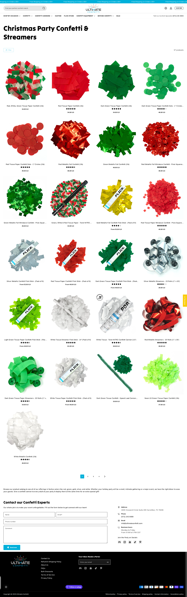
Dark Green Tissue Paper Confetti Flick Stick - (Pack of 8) (116, 281)
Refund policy (110, 594)
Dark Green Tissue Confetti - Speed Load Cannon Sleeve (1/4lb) (116, 398)
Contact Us (45, 558)
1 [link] (82, 476)
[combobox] (21, 8)
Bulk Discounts (47, 571)
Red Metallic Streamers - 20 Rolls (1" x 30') (162, 340)
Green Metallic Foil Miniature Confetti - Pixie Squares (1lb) (25, 223)
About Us (44, 565)
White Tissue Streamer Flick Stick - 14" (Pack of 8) (71, 340)
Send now (13, 547)
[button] (165, 8)
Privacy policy (122, 594)
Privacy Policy (46, 578)
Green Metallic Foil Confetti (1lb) (116, 164)
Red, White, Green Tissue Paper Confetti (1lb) (25, 106)
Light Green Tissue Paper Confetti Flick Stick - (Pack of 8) (25, 340)
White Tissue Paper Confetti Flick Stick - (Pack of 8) (70, 398)
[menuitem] (57, 558)
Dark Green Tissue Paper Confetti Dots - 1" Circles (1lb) (162, 106)
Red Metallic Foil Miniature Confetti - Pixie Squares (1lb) (161, 164)
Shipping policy (147, 594)
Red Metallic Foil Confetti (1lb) (70, 164)
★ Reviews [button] (185, 300)
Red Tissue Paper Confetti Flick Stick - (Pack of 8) (71, 281)
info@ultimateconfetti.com (131, 523)
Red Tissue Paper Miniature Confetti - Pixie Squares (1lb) (162, 223)
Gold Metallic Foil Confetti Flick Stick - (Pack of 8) (116, 223)
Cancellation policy (177, 594)
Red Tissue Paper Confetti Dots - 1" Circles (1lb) (25, 164)
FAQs (43, 568)
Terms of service (134, 594)
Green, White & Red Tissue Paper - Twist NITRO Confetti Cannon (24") (71, 223)
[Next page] (105, 476)
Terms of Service (48, 575)
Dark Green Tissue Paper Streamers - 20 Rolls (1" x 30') (25, 398)
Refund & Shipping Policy (51, 562)
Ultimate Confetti (22, 594)
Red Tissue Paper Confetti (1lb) (70, 106)
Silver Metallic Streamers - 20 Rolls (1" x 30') (162, 281)
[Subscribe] (108, 562)
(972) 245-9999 (178, 16)
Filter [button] (10, 50)
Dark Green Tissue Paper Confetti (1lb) (116, 106)
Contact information (162, 594)
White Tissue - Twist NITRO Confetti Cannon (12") (116, 340)
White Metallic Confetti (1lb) (25, 456)
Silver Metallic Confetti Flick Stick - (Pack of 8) (25, 281)
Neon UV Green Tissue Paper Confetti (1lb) (162, 398)
